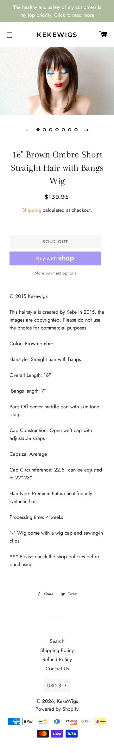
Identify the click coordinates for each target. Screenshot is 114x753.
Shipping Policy (57, 650)
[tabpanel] (57, 80)
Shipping (31, 210)
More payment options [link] (55, 273)
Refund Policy (57, 659)
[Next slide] (86, 130)
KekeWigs (57, 35)
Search (57, 641)
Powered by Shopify (57, 709)
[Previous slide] (28, 130)
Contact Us (57, 668)
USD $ (54, 685)
